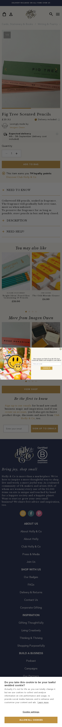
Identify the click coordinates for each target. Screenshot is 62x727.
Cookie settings (31, 712)
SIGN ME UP (46, 368)
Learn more (43, 702)
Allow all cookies (31, 720)
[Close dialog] (61, 349)
